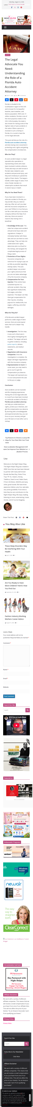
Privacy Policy (7, 1023)
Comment (7, 643)
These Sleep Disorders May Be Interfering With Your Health (16, 549)
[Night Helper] (16, 16)
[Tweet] (11, 99)
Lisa (16, 95)
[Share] (7, 99)
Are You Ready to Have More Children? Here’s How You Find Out (16, 586)
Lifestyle (8, 55)
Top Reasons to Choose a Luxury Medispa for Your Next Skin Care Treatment (17, 440)
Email (5, 678)
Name (5, 670)
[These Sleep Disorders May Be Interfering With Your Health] (16, 530)
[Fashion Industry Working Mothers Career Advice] (16, 599)
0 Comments (22, 95)
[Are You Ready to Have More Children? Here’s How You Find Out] (16, 562)
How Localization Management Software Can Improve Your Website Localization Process (15, 449)
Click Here (16, 1057)
